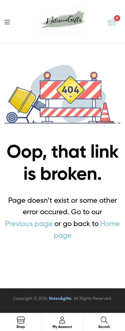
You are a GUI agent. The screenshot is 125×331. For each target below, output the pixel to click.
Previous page (28, 223)
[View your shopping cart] (112, 22)
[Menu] (11, 21)
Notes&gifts (60, 298)
